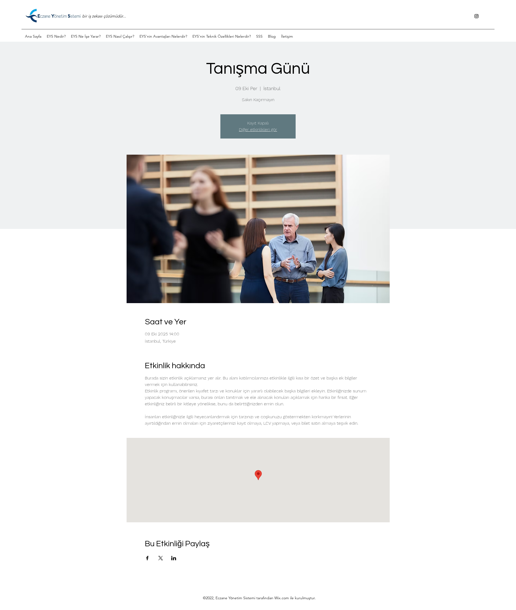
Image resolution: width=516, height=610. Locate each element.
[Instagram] (476, 16)
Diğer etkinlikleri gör (258, 129)
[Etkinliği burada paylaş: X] (160, 558)
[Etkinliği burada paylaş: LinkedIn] (173, 558)
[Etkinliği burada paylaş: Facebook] (147, 558)
